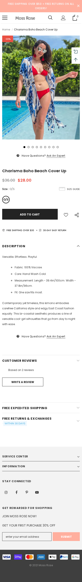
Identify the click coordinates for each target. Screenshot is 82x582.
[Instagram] (6, 492)
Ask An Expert (56, 156)
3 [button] (33, 147)
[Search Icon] (50, 18)
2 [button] (29, 147)
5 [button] (41, 147)
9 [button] (58, 147)
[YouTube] (37, 492)
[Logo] (25, 18)
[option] (41, 88)
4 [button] (37, 147)
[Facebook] (16, 492)
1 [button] (24, 147)
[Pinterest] (27, 492)
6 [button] (45, 147)
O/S (6, 199)
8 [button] (53, 147)
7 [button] (49, 147)
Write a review (22, 382)
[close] (78, 6)
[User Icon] (63, 18)
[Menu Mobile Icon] (4, 17)
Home (6, 29)
